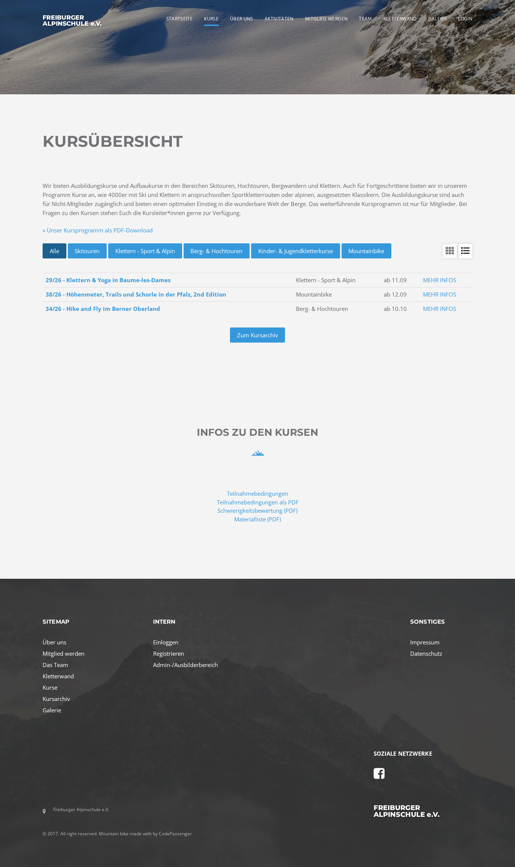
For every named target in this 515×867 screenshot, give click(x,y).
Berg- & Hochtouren (216, 251)
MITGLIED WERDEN (326, 18)
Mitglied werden (63, 653)
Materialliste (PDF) (257, 519)
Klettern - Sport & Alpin (145, 251)
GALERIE (437, 18)
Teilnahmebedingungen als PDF (258, 502)
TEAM (365, 18)
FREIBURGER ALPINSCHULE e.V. (72, 20)
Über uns (54, 642)
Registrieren (168, 653)
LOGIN (465, 18)
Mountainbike (366, 251)
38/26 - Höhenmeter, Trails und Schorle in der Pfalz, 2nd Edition (136, 294)
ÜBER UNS (241, 18)
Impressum (425, 642)
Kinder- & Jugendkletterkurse (295, 251)
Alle (54, 251)
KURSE (211, 18)
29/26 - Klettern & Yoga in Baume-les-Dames (108, 280)
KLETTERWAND (400, 18)
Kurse (50, 687)
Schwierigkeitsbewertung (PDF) (257, 510)
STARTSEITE (179, 18)
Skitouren (87, 251)
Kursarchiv (56, 699)
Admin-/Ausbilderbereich (185, 665)
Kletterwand (58, 676)
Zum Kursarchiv (257, 335)
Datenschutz (426, 653)
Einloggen (165, 642)
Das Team (55, 665)
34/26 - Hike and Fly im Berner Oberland (103, 308)
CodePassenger (175, 833)
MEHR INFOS (439, 280)
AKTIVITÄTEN (279, 18)
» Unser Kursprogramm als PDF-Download (98, 230)
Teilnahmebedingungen (257, 493)
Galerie (52, 710)
